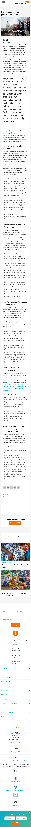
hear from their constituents (18, 379)
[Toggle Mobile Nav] (3, 2)
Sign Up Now (15, 523)
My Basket (5, 690)
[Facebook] (8, 487)
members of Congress (10, 44)
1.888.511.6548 (15, 734)
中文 (2, 721)
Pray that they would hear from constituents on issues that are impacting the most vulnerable (14, 386)
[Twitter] (15, 487)
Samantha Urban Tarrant (10, 503)
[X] (7, 40)
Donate (4, 668)
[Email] (5, 487)
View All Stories (15, 539)
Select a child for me (22, 760)
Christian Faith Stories (9, 497)
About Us (4, 673)
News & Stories (6, 681)
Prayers (3, 8)
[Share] (18, 487)
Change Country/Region (10, 703)
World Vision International (11, 708)
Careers (4, 694)
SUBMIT (15, 823)
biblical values (19, 446)
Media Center (6, 677)
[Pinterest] (11, 487)
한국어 (3, 716)
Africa (5, 760)
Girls (10, 760)
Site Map (4, 699)
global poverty (9, 382)
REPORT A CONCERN (7, 712)
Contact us (15, 742)
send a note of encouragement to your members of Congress (14, 131)
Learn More (15, 644)
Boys (14, 760)
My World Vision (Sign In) (10, 686)
